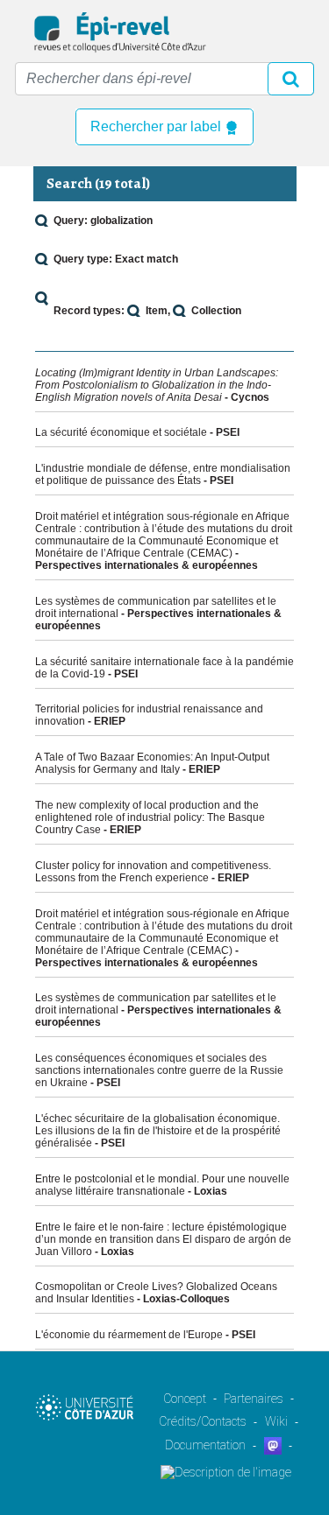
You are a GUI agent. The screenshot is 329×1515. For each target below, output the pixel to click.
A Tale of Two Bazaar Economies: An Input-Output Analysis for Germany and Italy (152, 763)
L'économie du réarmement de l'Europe (129, 1335)
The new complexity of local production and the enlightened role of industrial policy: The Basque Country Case (150, 817)
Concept (184, 1399)
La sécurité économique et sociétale (121, 432)
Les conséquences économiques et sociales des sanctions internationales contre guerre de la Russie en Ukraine (159, 1070)
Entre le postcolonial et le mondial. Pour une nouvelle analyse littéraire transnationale (162, 1185)
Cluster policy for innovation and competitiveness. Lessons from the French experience (153, 871)
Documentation (205, 1445)
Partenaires (253, 1399)
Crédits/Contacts (203, 1421)
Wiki (276, 1421)
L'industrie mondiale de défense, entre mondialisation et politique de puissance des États (162, 474)
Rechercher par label (157, 126)
